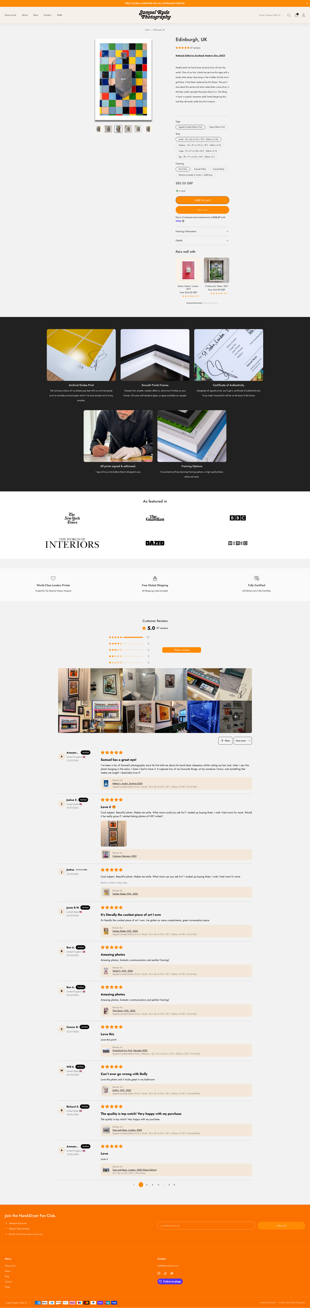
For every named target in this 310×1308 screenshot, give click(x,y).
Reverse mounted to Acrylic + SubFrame (195, 174)
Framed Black (218, 169)
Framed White (200, 169)
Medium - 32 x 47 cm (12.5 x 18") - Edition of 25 (200, 145)
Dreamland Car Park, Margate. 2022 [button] (130, 1050)
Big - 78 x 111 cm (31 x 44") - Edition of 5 (197, 156)
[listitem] (155, 3)
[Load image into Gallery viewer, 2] (108, 129)
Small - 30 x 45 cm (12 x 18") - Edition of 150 (198, 139)
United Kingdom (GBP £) (270, 15)
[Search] (289, 15)
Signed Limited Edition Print (190, 127)
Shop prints (10, 15)
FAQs (59, 15)
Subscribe (281, 1225)
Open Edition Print (217, 127)
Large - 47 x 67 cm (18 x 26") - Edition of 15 (198, 151)
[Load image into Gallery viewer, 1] (98, 129)
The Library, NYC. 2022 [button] (124, 1010)
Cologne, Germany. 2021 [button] (125, 856)
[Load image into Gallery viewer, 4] (128, 129)
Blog (36, 15)
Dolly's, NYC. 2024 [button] (122, 1090)
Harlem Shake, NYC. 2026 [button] (125, 893)
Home (147, 29)
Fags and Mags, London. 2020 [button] (127, 1130)
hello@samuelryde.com (168, 1265)
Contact (47, 15)
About (25, 15)
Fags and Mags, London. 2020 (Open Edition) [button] (135, 1169)
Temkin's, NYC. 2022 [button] (123, 970)
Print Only (183, 169)
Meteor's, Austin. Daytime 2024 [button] (128, 783)
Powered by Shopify (268, 1302)
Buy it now (202, 209)
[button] (183, 47)
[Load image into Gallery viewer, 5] (138, 129)
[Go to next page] (175, 1184)
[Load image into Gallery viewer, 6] (148, 129)
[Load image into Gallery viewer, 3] (118, 129)
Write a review (182, 650)
